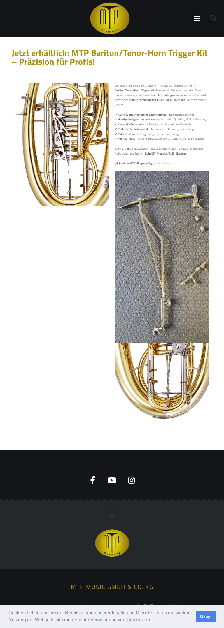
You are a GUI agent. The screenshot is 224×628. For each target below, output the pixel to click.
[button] (153, 620)
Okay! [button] (206, 616)
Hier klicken (164, 163)
